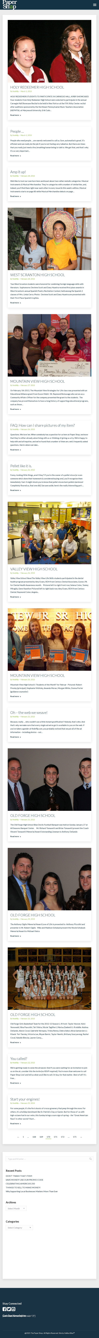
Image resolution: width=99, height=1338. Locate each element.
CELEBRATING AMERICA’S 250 (20, 1183)
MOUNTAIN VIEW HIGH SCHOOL (37, 381)
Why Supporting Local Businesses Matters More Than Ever (32, 1191)
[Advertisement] (49, 1257)
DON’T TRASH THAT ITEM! (19, 1176)
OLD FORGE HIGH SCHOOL (32, 815)
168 (34, 1137)
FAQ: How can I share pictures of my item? (42, 425)
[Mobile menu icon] (94, 4)
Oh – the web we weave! (29, 712)
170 (48, 1137)
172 (62, 1137)
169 (41, 1137)
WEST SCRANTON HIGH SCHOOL (37, 275)
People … (17, 131)
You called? (18, 1058)
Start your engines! (25, 1099)
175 (74, 1137)
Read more (14, 115)
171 (55, 1137)
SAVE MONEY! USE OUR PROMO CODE (24, 1179)
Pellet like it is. (21, 466)
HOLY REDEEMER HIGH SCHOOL (37, 87)
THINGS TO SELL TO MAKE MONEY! (23, 1187)
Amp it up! (18, 172)
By (14, 91)
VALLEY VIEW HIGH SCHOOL (34, 569)
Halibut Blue (69, 1333)
